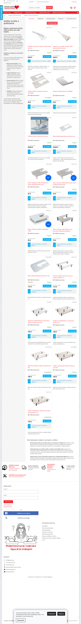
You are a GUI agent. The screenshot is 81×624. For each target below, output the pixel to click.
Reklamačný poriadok (47, 534)
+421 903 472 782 (10, 562)
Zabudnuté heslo (8, 506)
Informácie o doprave (47, 532)
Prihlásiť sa (8, 501)
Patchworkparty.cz (48, 577)
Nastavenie (20, 620)
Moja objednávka (46, 530)
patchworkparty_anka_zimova (13, 567)
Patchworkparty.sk (10, 569)
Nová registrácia (8, 505)
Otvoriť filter (52, 23)
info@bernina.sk (10, 560)
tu (32, 616)
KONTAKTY (31, 1)
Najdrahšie (40, 18)
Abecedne (60, 18)
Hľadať (49, 7)
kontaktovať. (20, 103)
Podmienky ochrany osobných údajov (51, 538)
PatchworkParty (10, 564)
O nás (43, 540)
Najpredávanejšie (50, 18)
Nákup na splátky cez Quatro (49, 536)
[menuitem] (7, 12)
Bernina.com (31, 577)
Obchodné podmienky (43, 1)
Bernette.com (39, 577)
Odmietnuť (51, 614)
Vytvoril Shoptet (73, 620)
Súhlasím (61, 614)
